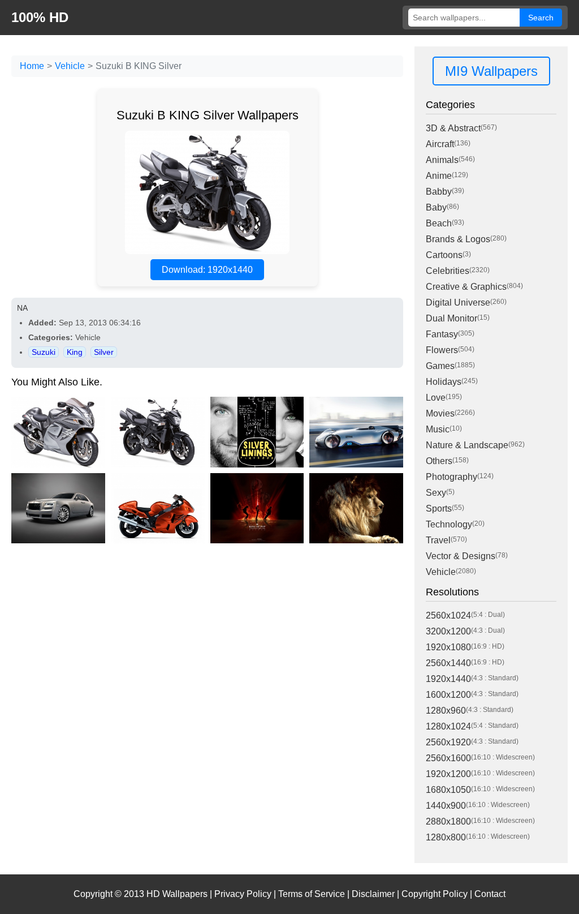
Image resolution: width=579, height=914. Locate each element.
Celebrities (447, 271)
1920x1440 (448, 679)
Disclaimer (373, 894)
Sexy (436, 492)
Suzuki (43, 352)
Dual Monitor (451, 318)
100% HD (39, 17)
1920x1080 (448, 647)
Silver (104, 352)
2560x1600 (448, 758)
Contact (489, 894)
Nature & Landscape (467, 445)
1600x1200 (448, 695)
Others (439, 461)
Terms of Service (311, 894)
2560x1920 (448, 742)
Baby (436, 207)
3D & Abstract (453, 128)
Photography (451, 477)
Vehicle (70, 66)
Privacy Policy (242, 894)
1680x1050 (448, 790)
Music (438, 429)
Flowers (442, 350)
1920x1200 (448, 774)
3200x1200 (448, 631)
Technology (449, 524)
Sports (439, 508)
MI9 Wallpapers (491, 71)
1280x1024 (448, 726)
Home (32, 66)
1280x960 (446, 710)
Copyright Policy (434, 894)
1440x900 (446, 805)
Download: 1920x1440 (207, 269)
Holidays (443, 382)
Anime (439, 176)
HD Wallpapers (177, 894)
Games (440, 366)
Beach (439, 223)
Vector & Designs (460, 556)
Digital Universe (458, 302)
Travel (438, 540)
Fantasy (442, 334)
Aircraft (440, 144)
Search (541, 17)
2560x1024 (448, 615)
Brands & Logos (458, 239)
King (75, 352)
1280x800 (446, 837)
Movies (440, 413)
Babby (439, 191)
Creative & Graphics (466, 286)
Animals (442, 160)
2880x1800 (448, 821)
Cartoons (444, 255)
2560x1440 (448, 663)
